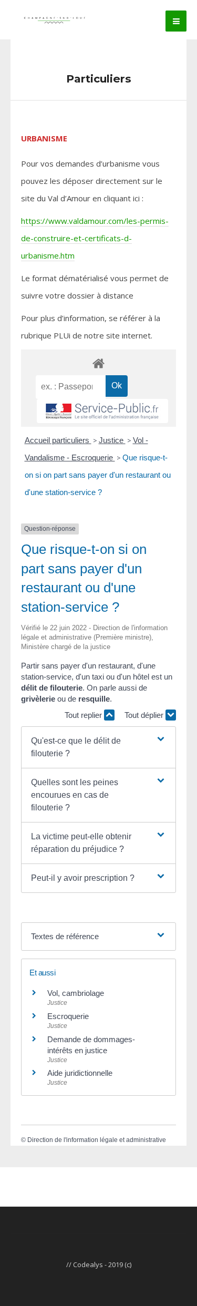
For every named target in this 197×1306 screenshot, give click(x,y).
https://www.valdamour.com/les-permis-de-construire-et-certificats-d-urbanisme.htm (95, 238)
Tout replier (84, 715)
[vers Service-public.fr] (102, 411)
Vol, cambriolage (75, 993)
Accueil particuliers (58, 440)
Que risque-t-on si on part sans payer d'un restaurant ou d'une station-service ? (98, 475)
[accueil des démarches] (98, 363)
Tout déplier (145, 715)
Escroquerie (68, 1016)
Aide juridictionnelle (79, 1072)
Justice (112, 440)
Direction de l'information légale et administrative (96, 1140)
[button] (98, 747)
